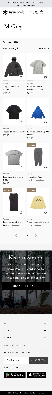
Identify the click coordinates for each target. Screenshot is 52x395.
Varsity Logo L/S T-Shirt (38, 222)
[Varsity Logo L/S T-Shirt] (38, 202)
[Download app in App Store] (36, 375)
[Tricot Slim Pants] (38, 157)
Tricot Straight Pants (12, 222)
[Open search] (32, 12)
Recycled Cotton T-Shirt (13, 132)
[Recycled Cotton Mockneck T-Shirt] (38, 67)
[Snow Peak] (13, 12)
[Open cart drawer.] (41, 12)
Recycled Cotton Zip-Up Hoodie (38, 133)
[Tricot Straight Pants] (14, 202)
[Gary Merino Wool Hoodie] (14, 67)
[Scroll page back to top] (44, 388)
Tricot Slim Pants (34, 177)
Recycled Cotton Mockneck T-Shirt (35, 88)
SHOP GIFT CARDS (26, 286)
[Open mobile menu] (47, 12)
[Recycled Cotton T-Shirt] (14, 112)
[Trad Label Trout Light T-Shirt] (14, 157)
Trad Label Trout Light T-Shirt (13, 178)
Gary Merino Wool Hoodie (11, 88)
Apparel (6, 83)
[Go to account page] (37, 12)
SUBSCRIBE (38, 360)
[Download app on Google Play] (15, 375)
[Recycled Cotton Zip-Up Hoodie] (38, 112)
